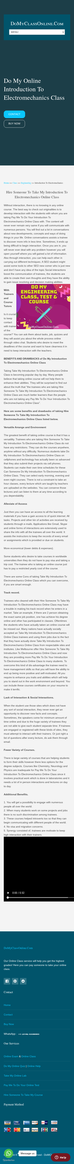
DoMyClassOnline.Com (18, 948)
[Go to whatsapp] (8, 1153)
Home (6, 182)
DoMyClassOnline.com (37, 23)
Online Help (34, 1066)
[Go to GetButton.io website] (8, 1160)
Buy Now (14, 123)
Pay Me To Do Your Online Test (21, 1085)
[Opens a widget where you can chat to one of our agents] (60, 1157)
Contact (14, 114)
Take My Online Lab (15, 1075)
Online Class (28, 1056)
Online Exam (11, 1056)
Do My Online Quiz (14, 1066)
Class (15, 182)
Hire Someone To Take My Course (23, 1094)
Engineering (26, 182)
